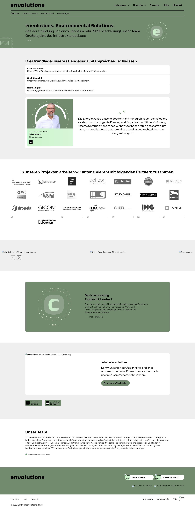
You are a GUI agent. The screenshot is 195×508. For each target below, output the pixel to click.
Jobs (166, 5)
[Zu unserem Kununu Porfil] (169, 486)
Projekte (154, 5)
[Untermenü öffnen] (128, 5)
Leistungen (120, 5)
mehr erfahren (96, 317)
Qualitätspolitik (47, 13)
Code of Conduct (30, 13)
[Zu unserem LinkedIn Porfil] (142, 486)
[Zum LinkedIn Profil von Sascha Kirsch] (31, 142)
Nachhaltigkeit (63, 13)
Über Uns (138, 5)
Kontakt (177, 5)
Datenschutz (163, 499)
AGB (175, 499)
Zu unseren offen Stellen (115, 383)
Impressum (147, 499)
